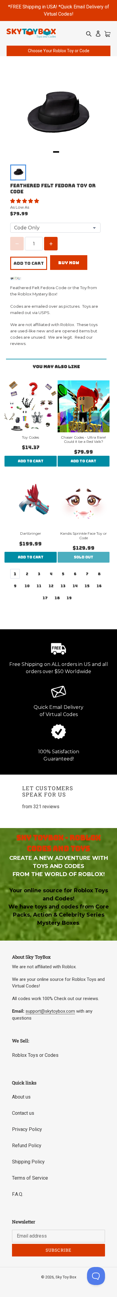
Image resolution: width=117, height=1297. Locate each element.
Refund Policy (26, 1145)
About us (21, 1097)
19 (69, 598)
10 (27, 586)
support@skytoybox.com (50, 1011)
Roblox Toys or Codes (35, 1055)
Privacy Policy (27, 1129)
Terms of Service (30, 1178)
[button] (25, 201)
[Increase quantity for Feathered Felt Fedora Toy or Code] (51, 243)
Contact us (23, 1113)
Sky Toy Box (66, 1277)
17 (45, 598)
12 (51, 586)
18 (57, 598)
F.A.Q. (17, 1194)
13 (63, 586)
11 (39, 586)
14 (75, 586)
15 (87, 586)
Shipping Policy (28, 1162)
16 (99, 586)
